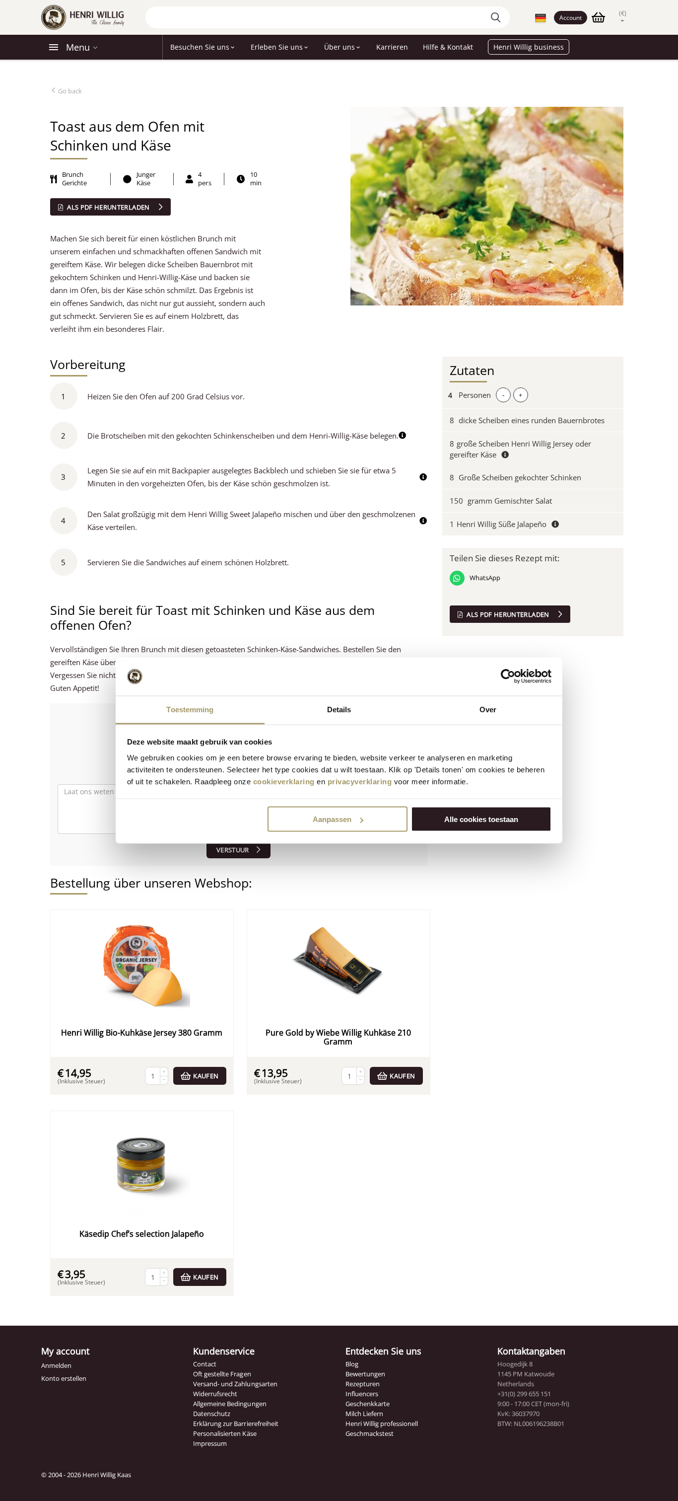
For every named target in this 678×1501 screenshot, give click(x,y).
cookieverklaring (284, 781)
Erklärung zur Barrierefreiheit (235, 1423)
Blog (351, 1363)
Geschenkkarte (367, 1403)
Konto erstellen (63, 1378)
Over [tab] (487, 709)
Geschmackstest (369, 1433)
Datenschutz (211, 1413)
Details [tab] (339, 709)
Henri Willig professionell (381, 1423)
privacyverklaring (360, 781)
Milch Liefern (364, 1413)
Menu (78, 47)
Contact (204, 1363)
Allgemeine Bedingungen (229, 1403)
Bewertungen (365, 1373)
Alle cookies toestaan (481, 819)
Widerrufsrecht (215, 1393)
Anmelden (56, 1365)
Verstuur (232, 849)
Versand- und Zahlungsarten (235, 1383)
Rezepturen (362, 1383)
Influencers (361, 1393)
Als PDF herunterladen (108, 207)
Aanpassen (332, 819)
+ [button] (520, 394)
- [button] (503, 394)
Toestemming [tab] (189, 709)
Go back (69, 90)
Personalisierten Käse (224, 1433)
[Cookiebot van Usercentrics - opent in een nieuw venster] (508, 676)
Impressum (210, 1443)
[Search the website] (497, 17)
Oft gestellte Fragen (222, 1373)
